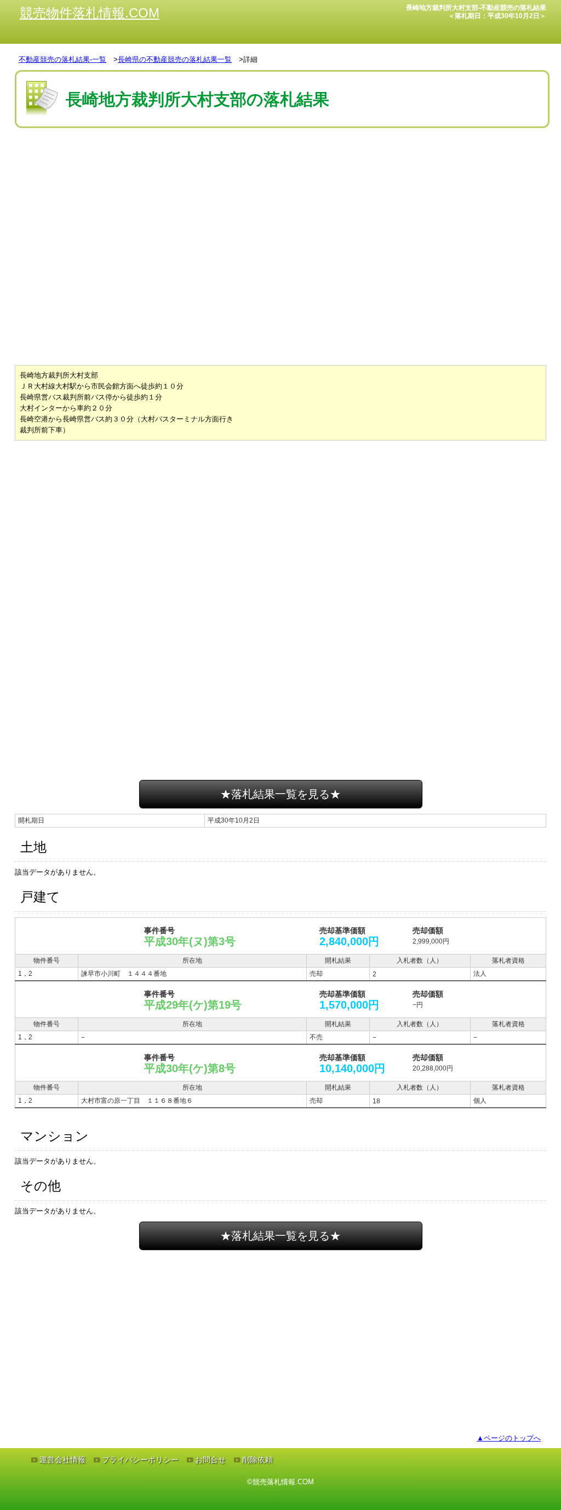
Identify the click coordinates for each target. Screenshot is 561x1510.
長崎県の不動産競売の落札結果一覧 (175, 59)
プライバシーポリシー (140, 1459)
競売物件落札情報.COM (89, 12)
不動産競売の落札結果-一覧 (62, 59)
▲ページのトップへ (509, 1438)
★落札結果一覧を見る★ (280, 794)
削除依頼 (257, 1459)
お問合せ (210, 1459)
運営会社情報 (62, 1459)
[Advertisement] (280, 163)
